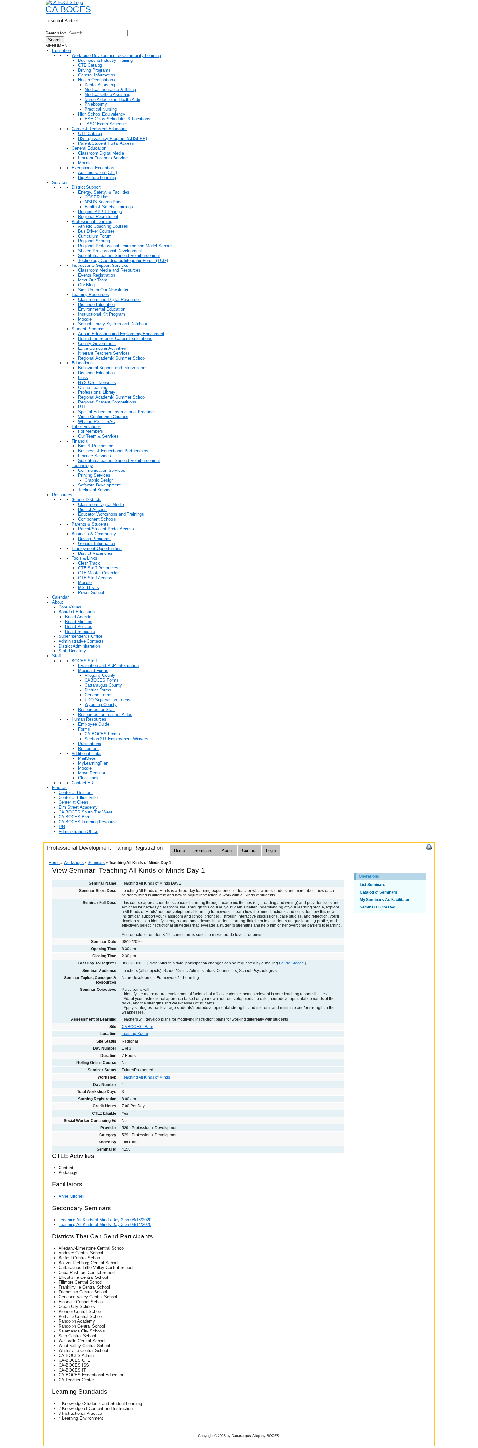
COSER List (96, 197)
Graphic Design (99, 480)
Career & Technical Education (99, 128)
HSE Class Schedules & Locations (117, 118)
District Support (86, 187)
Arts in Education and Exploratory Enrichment (121, 333)
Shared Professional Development (110, 250)
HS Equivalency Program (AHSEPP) (112, 138)
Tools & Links (84, 558)
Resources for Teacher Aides (105, 714)
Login (271, 850)
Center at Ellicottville (78, 797)
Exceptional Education (93, 167)
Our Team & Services (98, 436)
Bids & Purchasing (95, 446)
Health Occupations (96, 79)
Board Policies (78, 626)
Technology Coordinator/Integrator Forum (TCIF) (123, 260)
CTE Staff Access (95, 577)
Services (60, 182)
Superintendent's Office (80, 636)
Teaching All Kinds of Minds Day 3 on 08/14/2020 (105, 1224)
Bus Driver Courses (96, 231)
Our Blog (86, 284)
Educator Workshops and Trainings (111, 514)
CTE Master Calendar (98, 572)
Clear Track (89, 563)
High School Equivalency (101, 114)
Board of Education (77, 611)
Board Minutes (78, 621)
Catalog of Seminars (378, 892)
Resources (62, 494)
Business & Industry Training (105, 60)
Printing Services (94, 475)
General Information (96, 75)
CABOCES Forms (102, 680)
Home (179, 850)
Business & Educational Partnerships (113, 450)
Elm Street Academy (78, 807)
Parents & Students (90, 524)
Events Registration (96, 275)
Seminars (203, 850)
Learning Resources (90, 294)
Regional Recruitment (98, 216)
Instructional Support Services (100, 265)
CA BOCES (68, 9)
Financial (80, 441)
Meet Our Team (92, 280)
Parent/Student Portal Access (106, 143)
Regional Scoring (94, 241)
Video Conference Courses (103, 416)
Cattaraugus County (103, 685)
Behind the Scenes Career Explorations (115, 338)
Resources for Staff (96, 709)
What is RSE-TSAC (96, 421)
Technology (82, 465)
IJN (62, 826)
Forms (84, 729)
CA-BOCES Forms (102, 733)
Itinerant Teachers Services (104, 158)
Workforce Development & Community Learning (116, 55)
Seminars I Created (377, 907)
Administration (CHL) (97, 172)
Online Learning (92, 387)
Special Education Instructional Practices (117, 411)
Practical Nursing (101, 109)
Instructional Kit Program (101, 314)
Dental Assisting (100, 84)
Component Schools (97, 519)
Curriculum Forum (95, 236)
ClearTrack (88, 777)
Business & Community (94, 533)
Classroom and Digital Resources (109, 299)
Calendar (60, 597)
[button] (58, 45)
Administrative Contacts (81, 641)
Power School (91, 592)
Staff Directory (72, 651)
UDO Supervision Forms (107, 699)
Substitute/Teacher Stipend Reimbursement (119, 255)
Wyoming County (101, 704)
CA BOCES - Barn (137, 1026)
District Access (92, 509)
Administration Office (78, 831)
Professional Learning (92, 221)
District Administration (79, 646)
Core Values (70, 607)
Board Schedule (80, 631)
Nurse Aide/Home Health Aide (112, 99)
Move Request (91, 773)
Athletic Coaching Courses (103, 226)
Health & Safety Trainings (109, 206)
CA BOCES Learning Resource (88, 821)
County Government (97, 343)
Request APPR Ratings (100, 211)
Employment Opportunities (97, 548)
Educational (83, 363)
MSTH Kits (88, 587)
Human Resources (89, 719)
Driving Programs (94, 70)
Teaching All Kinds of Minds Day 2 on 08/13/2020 (105, 1219)
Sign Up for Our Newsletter (103, 289)
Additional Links (86, 753)
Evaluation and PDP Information (108, 665)
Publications (89, 743)
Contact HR (82, 782)
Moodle (85, 162)
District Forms (98, 690)
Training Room (135, 1033)
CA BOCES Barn (74, 816)
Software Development (99, 485)
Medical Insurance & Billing (110, 89)
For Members (90, 431)
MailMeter (87, 758)
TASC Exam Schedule (106, 123)
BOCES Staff (84, 660)
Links (83, 377)
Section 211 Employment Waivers (116, 738)
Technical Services (96, 489)
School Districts (86, 499)
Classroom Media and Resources (109, 270)
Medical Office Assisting (107, 94)
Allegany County (100, 675)
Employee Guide (93, 724)
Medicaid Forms (93, 670)
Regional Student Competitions (107, 402)
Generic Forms (99, 694)
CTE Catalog (90, 65)
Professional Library (96, 392)
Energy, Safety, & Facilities (103, 192)
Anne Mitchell (71, 1196)
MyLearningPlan (93, 763)
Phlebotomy (96, 104)
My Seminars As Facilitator (385, 899)
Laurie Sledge (291, 963)
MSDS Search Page (104, 201)
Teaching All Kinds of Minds (146, 1077)
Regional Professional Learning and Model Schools (126, 245)
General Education (89, 148)
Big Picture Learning (97, 177)
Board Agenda (78, 616)
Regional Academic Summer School (112, 358)
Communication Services (101, 470)
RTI (81, 406)
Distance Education (96, 304)
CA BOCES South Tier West (85, 812)
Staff (56, 655)
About (57, 602)
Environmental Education (101, 309)
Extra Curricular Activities (102, 348)
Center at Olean (73, 802)
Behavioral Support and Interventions (113, 367)
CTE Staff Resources (98, 568)
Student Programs (89, 328)
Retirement (88, 748)
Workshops (74, 862)
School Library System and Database (113, 323)
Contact (249, 850)
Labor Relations (86, 426)
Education (61, 50)
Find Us (59, 787)
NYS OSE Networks (97, 382)
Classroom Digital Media (101, 153)
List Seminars (372, 884)
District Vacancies (95, 553)
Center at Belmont (76, 792)
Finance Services (94, 455)
